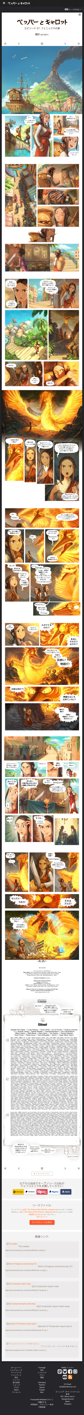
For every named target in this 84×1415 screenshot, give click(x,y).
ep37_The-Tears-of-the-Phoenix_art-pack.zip (48, 1209)
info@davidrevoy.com (67, 1387)
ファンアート (16, 1375)
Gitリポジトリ (42, 1217)
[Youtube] (65, 1379)
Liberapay (42, 1382)
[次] (65, 44)
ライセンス (16, 1392)
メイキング (42, 1373)
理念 (16, 1377)
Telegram (67, 1404)
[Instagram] (75, 1373)
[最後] (78, 44)
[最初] (5, 44)
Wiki (42, 1370)
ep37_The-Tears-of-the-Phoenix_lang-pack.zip (46, 1212)
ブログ (16, 1387)
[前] (19, 44)
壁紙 (42, 1377)
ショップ (16, 1385)
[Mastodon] (60, 1373)
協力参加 (16, 1382)
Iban (42, 1392)
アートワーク (16, 1373)
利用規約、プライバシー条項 (42, 1404)
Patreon (42, 1385)
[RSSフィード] (70, 1379)
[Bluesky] (65, 1373)
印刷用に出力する (42, 1214)
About (16, 1390)
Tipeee (42, 1387)
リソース (16, 1380)
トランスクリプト (43, 1174)
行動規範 (42, 1407)
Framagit (41, 1368)
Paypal (42, 1390)
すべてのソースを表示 (42, 1222)
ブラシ (42, 1375)
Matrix (67, 1401)
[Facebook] (70, 1373)
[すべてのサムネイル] (42, 44)
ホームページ (16, 1368)
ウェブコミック (16, 1370)
